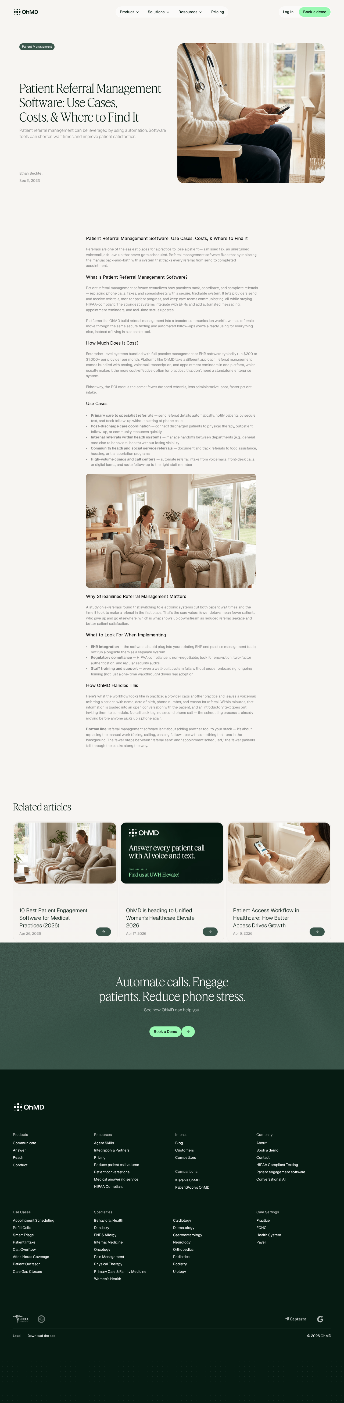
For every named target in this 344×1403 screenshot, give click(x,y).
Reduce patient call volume (116, 1164)
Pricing (100, 1157)
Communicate (24, 1142)
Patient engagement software (280, 1172)
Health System (268, 1234)
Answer (19, 1150)
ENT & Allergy (105, 1234)
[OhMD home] (39, 12)
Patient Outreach (27, 1264)
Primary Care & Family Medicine (120, 1271)
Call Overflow (24, 1249)
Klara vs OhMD (187, 1180)
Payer (261, 1242)
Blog (179, 1142)
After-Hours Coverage (31, 1256)
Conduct (20, 1165)
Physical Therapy (108, 1264)
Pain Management (109, 1256)
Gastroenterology (187, 1234)
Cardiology (182, 1220)
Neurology (182, 1242)
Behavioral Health (108, 1220)
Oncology (102, 1249)
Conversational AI (271, 1179)
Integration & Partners (112, 1150)
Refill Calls (22, 1227)
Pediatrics (181, 1256)
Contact (263, 1157)
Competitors (185, 1157)
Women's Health (107, 1278)
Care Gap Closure (27, 1271)
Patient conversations (112, 1172)
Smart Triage (23, 1234)
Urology (179, 1271)
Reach (18, 1157)
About (261, 1142)
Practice (263, 1220)
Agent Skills (104, 1142)
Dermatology (183, 1227)
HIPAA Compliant (108, 1186)
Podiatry (180, 1264)
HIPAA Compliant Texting (277, 1164)
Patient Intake (24, 1242)
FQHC (261, 1227)
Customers (184, 1150)
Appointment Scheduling (33, 1220)
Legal (17, 1336)
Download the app (41, 1336)
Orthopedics (183, 1249)
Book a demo (267, 1150)
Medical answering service (116, 1179)
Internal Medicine (108, 1242)
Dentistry (101, 1227)
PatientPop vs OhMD (192, 1187)
